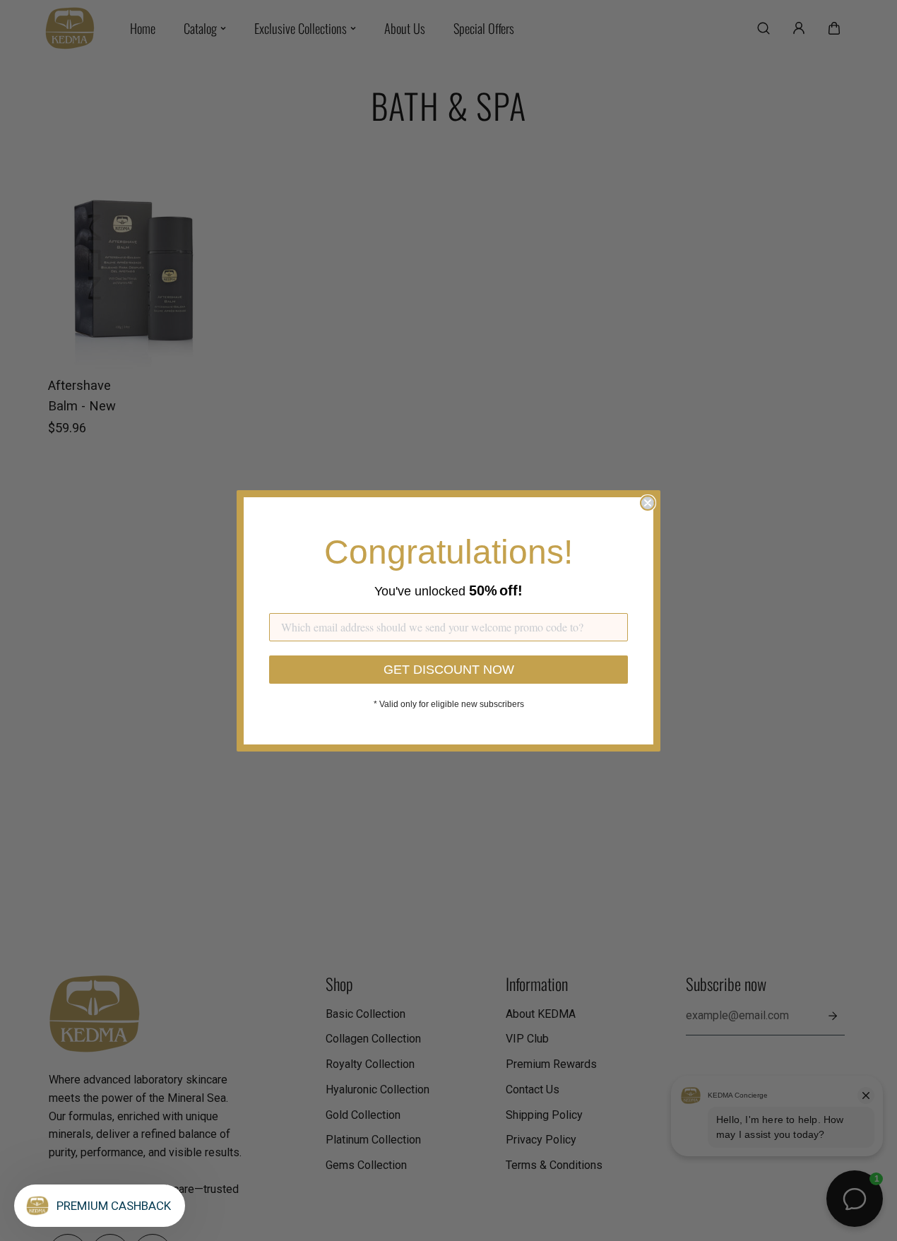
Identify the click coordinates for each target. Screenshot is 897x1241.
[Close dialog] (648, 503)
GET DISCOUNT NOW (449, 670)
